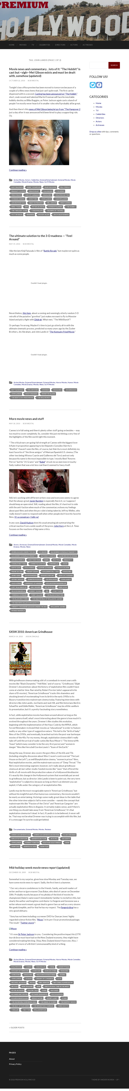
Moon (40, 919)
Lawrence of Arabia (33, 583)
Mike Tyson (16, 207)
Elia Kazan (47, 191)
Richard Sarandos (39, 994)
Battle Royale (17, 390)
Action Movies (19, 180)
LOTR (59, 979)
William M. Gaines (58, 607)
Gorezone (15, 975)
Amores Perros (17, 560)
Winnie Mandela (18, 611)
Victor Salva (17, 214)
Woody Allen (43, 214)
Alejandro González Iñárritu (24, 556)
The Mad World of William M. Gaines (47, 599)
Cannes (28, 967)
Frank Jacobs (17, 572)
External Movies (64, 180)
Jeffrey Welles (17, 579)
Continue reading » (18, 170)
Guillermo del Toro (50, 572)
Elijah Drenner (69, 835)
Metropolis (50, 587)
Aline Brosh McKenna (68, 556)
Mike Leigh (63, 587)
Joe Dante (66, 839)
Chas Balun (40, 967)
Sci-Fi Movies (49, 182)
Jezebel (62, 975)
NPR (26, 207)
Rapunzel (55, 990)
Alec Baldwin (17, 187)
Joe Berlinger (51, 579)
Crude (65, 564)
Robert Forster (32, 843)
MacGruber (36, 587)
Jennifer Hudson (35, 579)
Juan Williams (61, 199)
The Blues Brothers (19, 599)
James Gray (16, 575)
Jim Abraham (71, 390)
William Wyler (40, 1010)
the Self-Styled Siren (20, 1006)
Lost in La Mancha (19, 587)
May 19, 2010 (14, 244)
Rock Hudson (57, 994)
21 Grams (43, 552)
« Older (16, 1028)
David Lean (15, 568)
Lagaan (28, 979)
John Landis (46, 199)
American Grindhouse (20, 835)
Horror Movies (61, 382)
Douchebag (29, 568)
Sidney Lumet (52, 998)
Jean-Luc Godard (65, 575)
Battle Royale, (50, 250)
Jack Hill (54, 839)
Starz (64, 998)
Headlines (47, 195)
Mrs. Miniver (44, 982)
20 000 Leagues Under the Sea (23, 552)
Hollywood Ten (62, 195)
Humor (70, 382)
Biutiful (56, 560)
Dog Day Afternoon (19, 971)
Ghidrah (38, 319)
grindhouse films (38, 839)
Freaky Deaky (32, 572)
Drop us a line (95, 131)
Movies (23, 45)
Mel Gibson (51, 203)
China (51, 967)
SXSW (67, 843)
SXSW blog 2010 (30, 846)
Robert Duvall (35, 591)
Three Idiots (63, 1006)
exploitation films (19, 839)
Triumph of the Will (55, 211)
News (42, 182)
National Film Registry (63, 982)
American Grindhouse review (46, 835)
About (12, 1059)
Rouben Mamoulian (19, 998)
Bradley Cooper (18, 191)
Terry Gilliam (36, 595)
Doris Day (36, 971)
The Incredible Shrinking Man (23, 1002)
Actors (74, 45)
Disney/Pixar (63, 967)
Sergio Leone (37, 998)
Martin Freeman (36, 203)
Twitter (26, 1010)
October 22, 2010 (17, 81)
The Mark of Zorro (48, 1002)
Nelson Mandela (18, 591)
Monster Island (48, 394)
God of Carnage (32, 195)
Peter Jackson (38, 207)
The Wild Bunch (44, 398)
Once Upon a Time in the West (56, 986)
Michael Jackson (18, 982)
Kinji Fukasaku (31, 394)
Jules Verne (16, 583)
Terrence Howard (19, 595)
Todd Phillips (37, 211)
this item (27, 313)
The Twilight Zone (19, 211)
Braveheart (34, 191)
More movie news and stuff (26, 419)
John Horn (59, 526)
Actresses (88, 45)
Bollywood (16, 967)
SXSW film (44, 846)
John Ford (32, 199)
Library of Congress (44, 979)
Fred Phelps (16, 195)
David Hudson (27, 522)
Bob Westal (33, 81)
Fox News (60, 191)
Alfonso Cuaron (48, 556)
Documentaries (19, 829)
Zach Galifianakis (61, 214)
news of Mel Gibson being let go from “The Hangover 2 (54, 109)
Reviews (48, 829)
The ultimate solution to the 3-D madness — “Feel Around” (40, 237)
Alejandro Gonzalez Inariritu (64, 552)
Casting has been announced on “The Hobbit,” (56, 94)
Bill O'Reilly (65, 187)
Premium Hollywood (25, 1080)
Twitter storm (27, 922)
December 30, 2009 (17, 872)
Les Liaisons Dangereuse (56, 583)
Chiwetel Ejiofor (37, 564)
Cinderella (53, 564)
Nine (38, 986)
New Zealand (27, 986)
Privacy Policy (15, 1064)
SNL (47, 591)
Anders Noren (107, 1080)
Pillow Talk (33, 990)
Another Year (34, 560)
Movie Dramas (27, 182)
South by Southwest (52, 843)
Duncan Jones (50, 971)
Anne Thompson (34, 187)
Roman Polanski (55, 207)
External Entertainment (48, 180)
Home (11, 45)
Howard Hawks (17, 199)
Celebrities (44, 45)
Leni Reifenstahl (18, 203)
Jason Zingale (32, 636)
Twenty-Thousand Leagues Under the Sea (29, 607)
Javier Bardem (36, 501)
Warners (30, 214)
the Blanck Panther (54, 595)
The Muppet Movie (68, 1002)
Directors (60, 45)
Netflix (14, 986)
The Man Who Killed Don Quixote (25, 603)
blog (67, 907)
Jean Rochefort (47, 575)
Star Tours (57, 591)
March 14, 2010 (16, 636)
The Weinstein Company (43, 1006)
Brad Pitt (68, 560)
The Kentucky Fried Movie (62, 331)
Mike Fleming (65, 203)
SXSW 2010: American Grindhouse (31, 631)
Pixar (44, 990)
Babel (42, 462)
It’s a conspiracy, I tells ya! (26, 517)
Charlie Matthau (18, 564)
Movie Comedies (65, 545)
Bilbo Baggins (50, 187)
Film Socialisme (62, 568)
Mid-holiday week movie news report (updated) (39, 867)
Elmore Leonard (45, 568)
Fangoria (64, 971)
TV (33, 45)
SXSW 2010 (15, 846)
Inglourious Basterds (45, 975)
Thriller (15, 1010)
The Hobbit (71, 207)
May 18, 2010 (14, 424)
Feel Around (32, 390)
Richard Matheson (19, 994)
